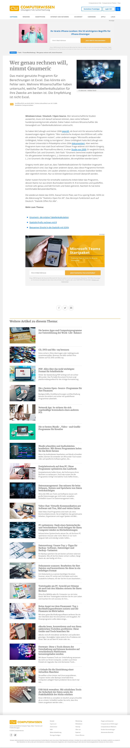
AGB (51, 729)
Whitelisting (78, 721)
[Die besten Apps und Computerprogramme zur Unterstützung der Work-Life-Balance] (22, 335)
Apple (103, 17)
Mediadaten (78, 724)
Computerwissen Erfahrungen (109, 724)
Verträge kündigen (55, 735)
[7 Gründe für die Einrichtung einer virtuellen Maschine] (22, 674)
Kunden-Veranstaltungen (108, 729)
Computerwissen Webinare (108, 727)
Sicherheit (78, 17)
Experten (78, 732)
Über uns (78, 729)
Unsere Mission (79, 735)
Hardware (92, 17)
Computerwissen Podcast (109, 3)
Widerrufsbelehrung (55, 732)
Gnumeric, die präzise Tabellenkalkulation (49, 217)
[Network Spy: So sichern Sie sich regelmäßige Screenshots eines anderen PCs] (22, 412)
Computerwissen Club (95, 3)
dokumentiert (78, 143)
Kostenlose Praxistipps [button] (92, 9)
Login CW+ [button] (108, 9)
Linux (113, 17)
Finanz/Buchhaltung (29, 52)
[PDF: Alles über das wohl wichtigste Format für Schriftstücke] (22, 374)
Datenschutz (53, 727)
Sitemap (77, 727)
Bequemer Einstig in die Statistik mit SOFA (49, 227)
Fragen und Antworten (107, 721)
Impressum (53, 724)
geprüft (65, 131)
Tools (19, 52)
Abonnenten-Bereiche (107, 732)
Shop (119, 3)
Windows (26, 17)
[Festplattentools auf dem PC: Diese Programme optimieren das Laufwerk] (22, 471)
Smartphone (40, 17)
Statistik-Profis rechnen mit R (43, 222)
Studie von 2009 (78, 149)
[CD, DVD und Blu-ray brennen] (22, 354)
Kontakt (52, 721)
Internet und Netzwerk (59, 17)
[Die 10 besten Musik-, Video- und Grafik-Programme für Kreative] (22, 431)
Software (13, 17)
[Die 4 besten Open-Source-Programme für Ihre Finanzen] (22, 393)
